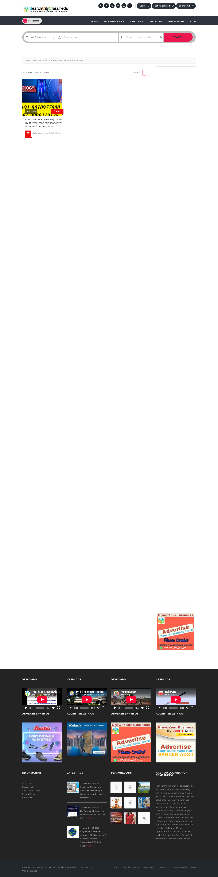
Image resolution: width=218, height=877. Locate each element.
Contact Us (155, 21)
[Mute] (53, 707)
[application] (42, 699)
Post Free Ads (176, 21)
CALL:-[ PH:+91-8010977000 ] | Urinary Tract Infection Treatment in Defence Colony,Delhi (43, 123)
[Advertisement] (175, 114)
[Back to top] (208, 858)
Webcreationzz (29, 871)
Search (178, 37)
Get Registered (162, 6)
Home (94, 21)
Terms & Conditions (31, 790)
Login (142, 6)
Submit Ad (184, 6)
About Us (135, 21)
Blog (193, 21)
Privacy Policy (28, 787)
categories (33, 21)
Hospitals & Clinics (52, 133)
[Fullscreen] (58, 707)
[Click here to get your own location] (161, 37)
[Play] (26, 707)
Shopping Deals (113, 21)
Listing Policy (28, 794)
